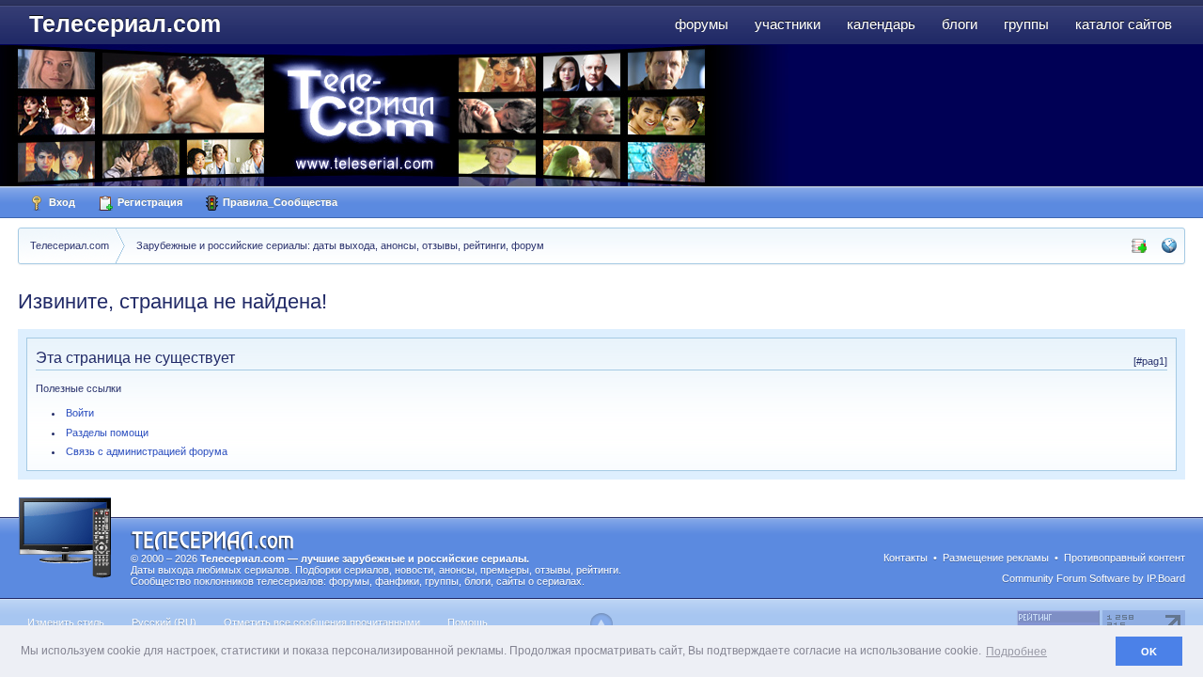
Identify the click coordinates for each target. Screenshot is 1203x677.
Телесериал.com (125, 23)
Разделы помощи (107, 432)
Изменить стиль (65, 622)
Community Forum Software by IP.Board (1093, 578)
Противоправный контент (1124, 557)
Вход (60, 202)
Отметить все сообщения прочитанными (322, 622)
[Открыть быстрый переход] (1169, 245)
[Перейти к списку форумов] (403, 114)
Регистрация (148, 202)
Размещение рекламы (996, 557)
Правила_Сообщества (278, 202)
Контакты (905, 557)
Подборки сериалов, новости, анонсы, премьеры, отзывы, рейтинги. (458, 569)
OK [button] (1149, 651)
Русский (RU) (164, 622)
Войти (80, 412)
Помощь (467, 622)
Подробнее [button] (1016, 651)
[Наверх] (601, 624)
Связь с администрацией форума (146, 451)
